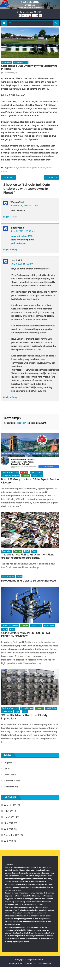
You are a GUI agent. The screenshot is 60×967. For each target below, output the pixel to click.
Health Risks (37, 476)
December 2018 (11, 835)
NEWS (26, 551)
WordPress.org (11, 786)
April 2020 (8, 829)
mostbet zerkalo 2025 (22, 236)
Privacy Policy (15, 963)
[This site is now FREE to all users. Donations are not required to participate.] (30, 530)
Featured (25, 476)
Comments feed (12, 780)
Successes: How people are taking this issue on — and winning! (10, 177)
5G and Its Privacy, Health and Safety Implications (24, 717)
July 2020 (8, 811)
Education (6, 62)
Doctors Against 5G (10, 476)
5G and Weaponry (10, 472)
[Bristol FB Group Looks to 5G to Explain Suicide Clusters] (30, 451)
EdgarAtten (17, 227)
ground (35, 167)
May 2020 (8, 823)
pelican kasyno (18, 243)
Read (34, 551)
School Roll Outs (21, 62)
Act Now (24, 472)
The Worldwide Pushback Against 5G (53, 177)
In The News (49, 626)
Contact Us (30, 963)
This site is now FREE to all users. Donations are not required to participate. (27, 556)
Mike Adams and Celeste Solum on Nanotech (29, 580)
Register (8, 762)
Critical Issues (36, 472)
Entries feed (10, 774)
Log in (7, 768)
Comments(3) (10, 72)
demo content (24, 167)
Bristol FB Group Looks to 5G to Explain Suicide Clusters (30, 481)
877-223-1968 (45, 963)
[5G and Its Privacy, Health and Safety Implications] (30, 687)
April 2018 (8, 841)
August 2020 (10, 805)
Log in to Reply (10, 216)
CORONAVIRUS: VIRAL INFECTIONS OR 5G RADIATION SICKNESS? (25, 634)
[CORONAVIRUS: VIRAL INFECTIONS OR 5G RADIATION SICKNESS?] (30, 605)
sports (42, 167)
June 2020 (9, 817)
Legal (4, 629)
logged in (21, 422)
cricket (14, 167)
